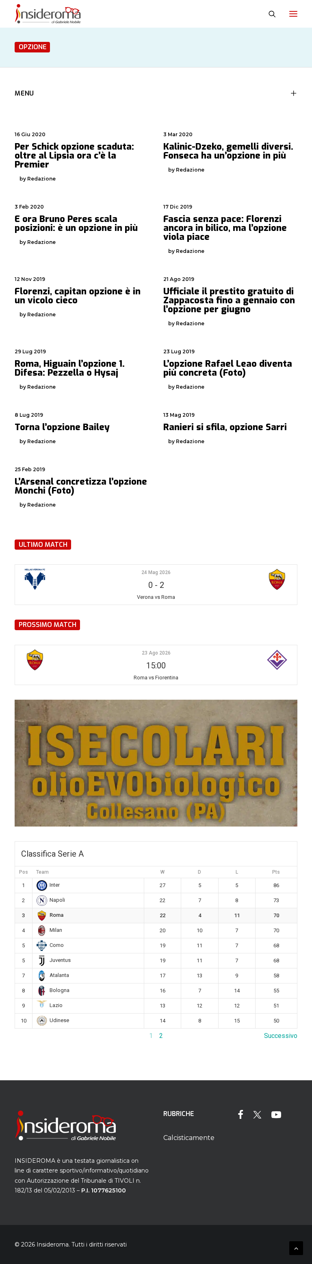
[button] (293, 14)
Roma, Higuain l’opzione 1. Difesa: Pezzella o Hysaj (70, 368)
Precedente (31, 1036)
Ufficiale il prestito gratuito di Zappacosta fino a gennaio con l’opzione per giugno (229, 300)
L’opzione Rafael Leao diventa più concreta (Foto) (227, 368)
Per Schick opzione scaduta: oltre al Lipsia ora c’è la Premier (74, 155)
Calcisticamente (188, 1138)
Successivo (280, 1036)
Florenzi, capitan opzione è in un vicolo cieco (78, 295)
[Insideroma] (48, 14)
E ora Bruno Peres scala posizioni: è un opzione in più (76, 223)
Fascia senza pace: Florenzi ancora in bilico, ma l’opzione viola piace (225, 228)
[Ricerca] (268, 13)
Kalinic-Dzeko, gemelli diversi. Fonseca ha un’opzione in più (228, 151)
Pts (276, 872)
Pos (23, 872)
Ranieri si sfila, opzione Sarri (225, 427)
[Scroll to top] (296, 1247)
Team (42, 872)
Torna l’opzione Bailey (62, 427)
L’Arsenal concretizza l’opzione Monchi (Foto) (81, 486)
